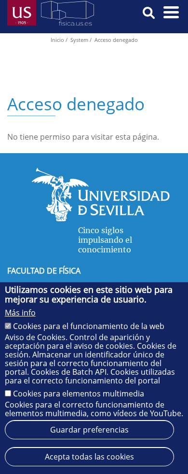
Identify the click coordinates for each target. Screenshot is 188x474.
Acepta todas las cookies (89, 456)
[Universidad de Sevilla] (100, 218)
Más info (20, 312)
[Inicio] (67, 15)
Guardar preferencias (89, 429)
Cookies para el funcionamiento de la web (88, 326)
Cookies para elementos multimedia (78, 393)
